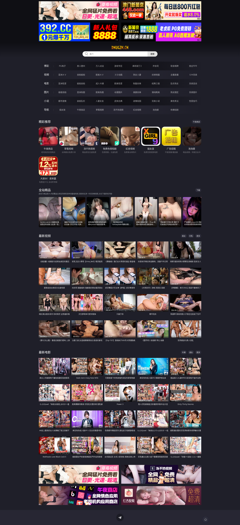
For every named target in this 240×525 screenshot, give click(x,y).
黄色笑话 (174, 101)
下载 (198, 190)
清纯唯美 (156, 92)
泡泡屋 (156, 109)
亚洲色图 (81, 92)
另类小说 (156, 101)
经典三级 (156, 83)
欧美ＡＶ (100, 74)
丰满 (184, 352)
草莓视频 (100, 109)
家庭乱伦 (81, 101)
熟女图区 (174, 92)
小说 (46, 101)
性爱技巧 (193, 101)
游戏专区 (118, 66)
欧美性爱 (118, 83)
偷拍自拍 (81, 83)
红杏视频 (137, 109)
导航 (46, 109)
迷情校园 (137, 101)
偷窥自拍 (62, 92)
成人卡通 (100, 83)
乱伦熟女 (174, 83)
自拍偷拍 (81, 74)
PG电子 (62, 66)
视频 (46, 74)
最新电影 (45, 352)
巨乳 (191, 236)
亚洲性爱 (62, 83)
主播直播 (174, 74)
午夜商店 (81, 109)
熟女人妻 (137, 74)
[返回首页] (205, 519)
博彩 (46, 66)
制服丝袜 (137, 83)
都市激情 (62, 101)
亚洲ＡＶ (62, 74)
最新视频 (45, 236)
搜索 (152, 54)
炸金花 (156, 66)
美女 (184, 236)
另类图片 (193, 92)
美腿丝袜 (137, 92)
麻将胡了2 (137, 66)
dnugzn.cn (120, 47)
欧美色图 (100, 92)
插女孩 (62, 109)
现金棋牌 (174, 66)
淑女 (191, 352)
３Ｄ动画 (118, 74)
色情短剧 (174, 109)
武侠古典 (118, 101)
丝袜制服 (156, 74)
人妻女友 (100, 101)
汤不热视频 (118, 109)
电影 (46, 83)
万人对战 (100, 66)
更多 (198, 236)
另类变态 (193, 83)
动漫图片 (118, 92)
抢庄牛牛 (193, 66)
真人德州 (81, 66)
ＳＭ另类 (193, 74)
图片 (46, 92)
